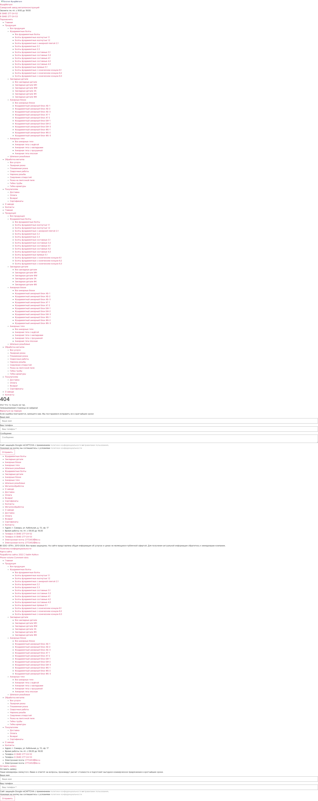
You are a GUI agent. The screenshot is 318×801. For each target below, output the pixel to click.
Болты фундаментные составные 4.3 (33, 64)
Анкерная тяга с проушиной (29, 150)
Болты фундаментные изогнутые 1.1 (32, 37)
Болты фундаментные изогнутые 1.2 (32, 40)
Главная (9, 22)
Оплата (13, 195)
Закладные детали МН (26, 85)
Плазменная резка (19, 168)
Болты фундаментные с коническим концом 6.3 (38, 76)
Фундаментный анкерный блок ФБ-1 (32, 129)
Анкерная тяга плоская (26, 153)
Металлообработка (14, 486)
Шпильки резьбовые (20, 156)
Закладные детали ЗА (25, 91)
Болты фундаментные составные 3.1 (32, 52)
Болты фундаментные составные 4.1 (32, 58)
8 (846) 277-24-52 (9, 13)
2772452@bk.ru (32, 763)
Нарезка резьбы (18, 174)
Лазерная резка (17, 165)
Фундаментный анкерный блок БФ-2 (33, 123)
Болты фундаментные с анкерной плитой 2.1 (37, 43)
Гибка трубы (16, 183)
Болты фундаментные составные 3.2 (33, 55)
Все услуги (15, 162)
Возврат (14, 198)
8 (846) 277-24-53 (9, 16)
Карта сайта (6, 551)
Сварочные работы (19, 171)
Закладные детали (19, 79)
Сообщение (5, 433)
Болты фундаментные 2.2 (27, 46)
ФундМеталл (6, 4)
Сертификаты (16, 201)
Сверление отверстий (21, 177)
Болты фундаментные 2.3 (27, 49)
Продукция (10, 25)
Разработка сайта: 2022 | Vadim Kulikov (19, 554)
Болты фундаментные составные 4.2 (33, 61)
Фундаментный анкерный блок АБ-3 (33, 111)
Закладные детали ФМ (26, 88)
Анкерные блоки (18, 100)
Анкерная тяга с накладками (29, 147)
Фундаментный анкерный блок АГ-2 (32, 117)
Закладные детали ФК (26, 94)
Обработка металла (14, 159)
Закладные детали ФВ (26, 97)
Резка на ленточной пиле (22, 180)
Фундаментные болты (20, 31)
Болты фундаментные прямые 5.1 (31, 67)
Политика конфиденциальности (15, 548)
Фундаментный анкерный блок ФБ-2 (33, 132)
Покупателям (11, 189)
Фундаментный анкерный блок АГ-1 (32, 114)
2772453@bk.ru (32, 760)
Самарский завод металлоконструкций (19, 7)
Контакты (9, 207)
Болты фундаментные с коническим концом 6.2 (38, 73)
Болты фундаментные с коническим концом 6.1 (38, 70)
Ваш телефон (6, 425)
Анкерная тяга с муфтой (27, 144)
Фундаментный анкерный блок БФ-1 (32, 120)
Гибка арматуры (18, 186)
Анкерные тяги (17, 138)
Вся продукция (17, 28)
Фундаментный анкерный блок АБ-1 (32, 105)
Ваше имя (5, 417)
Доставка (14, 192)
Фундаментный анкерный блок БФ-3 (33, 126)
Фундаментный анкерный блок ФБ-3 (33, 135)
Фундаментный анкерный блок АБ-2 (32, 108)
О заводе (9, 204)
